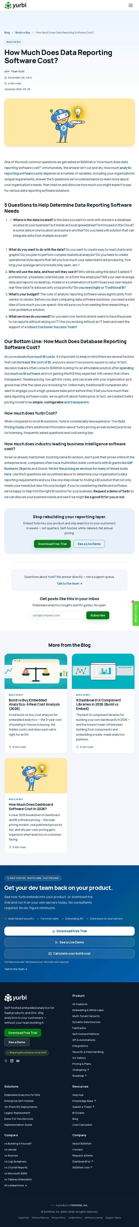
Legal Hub (23, 1217)
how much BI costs (41, 356)
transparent (79, 402)
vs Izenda (10, 1149)
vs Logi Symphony (15, 1161)
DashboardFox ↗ (82, 1161)
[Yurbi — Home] (15, 5)
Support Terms (113, 1217)
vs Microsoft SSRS (15, 1173)
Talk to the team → (69, 583)
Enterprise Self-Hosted (18, 1101)
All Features (79, 1004)
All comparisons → (15, 1185)
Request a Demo (82, 1155)
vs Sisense (11, 1155)
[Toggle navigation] (131, 5)
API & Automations (83, 1040)
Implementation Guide (18, 1124)
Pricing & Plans (81, 1063)
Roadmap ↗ (79, 1075)
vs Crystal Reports (16, 1167)
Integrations (80, 1046)
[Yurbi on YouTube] (17, 1060)
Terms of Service (40, 1217)
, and (51, 402)
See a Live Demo (89, 544)
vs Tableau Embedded (17, 1179)
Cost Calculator (82, 1124)
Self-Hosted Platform (85, 1034)
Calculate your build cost (71, 953)
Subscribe (97, 615)
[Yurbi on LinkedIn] (11, 1060)
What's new (135, 611)
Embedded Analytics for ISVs (22, 1095)
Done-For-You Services (18, 1118)
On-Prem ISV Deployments (20, 1107)
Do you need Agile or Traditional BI (99, 287)
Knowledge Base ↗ (84, 1101)
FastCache (79, 1028)
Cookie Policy (75, 1217)
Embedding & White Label (88, 1010)
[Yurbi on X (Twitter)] (5, 1060)
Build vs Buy (22, 32)
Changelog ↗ (80, 1069)
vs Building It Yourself (17, 1143)
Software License (94, 1217)
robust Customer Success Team (51, 327)
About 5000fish (81, 1143)
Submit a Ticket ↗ (83, 1107)
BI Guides (78, 1113)
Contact (77, 1149)
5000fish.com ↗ (82, 1167)
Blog (7, 32)
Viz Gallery (79, 1058)
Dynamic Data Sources (86, 1022)
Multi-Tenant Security (86, 1016)
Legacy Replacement (17, 1113)
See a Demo (17, 1042)
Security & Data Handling (88, 1052)
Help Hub (77, 1095)
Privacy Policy (59, 1217)
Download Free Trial (52, 544)
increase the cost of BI (34, 362)
